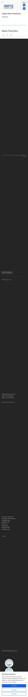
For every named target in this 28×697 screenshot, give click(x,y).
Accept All (14, 685)
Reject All (14, 693)
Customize (14, 689)
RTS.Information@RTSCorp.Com (9, 650)
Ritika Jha (5, 17)
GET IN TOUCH (7, 272)
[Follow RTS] (24, 5)
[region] (14, 684)
